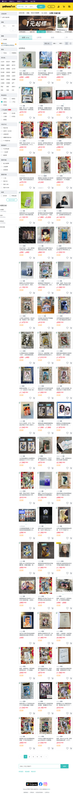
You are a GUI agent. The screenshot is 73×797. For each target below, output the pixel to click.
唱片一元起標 (41, 32)
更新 (48, 789)
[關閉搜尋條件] (26, 7)
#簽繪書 (27, 771)
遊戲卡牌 (32, 32)
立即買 (39, 37)
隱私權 (32, 792)
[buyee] (8, 44)
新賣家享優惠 (68, 32)
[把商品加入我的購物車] (34, 83)
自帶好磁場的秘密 (23, 32)
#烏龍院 (21, 771)
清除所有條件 (11, 200)
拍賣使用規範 (39, 792)
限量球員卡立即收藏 (50, 32)
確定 (13, 30)
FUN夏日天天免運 (59, 32)
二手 (66, 37)
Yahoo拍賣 (8, 6)
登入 (51, 6)
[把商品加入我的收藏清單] (30, 83)
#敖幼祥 (33, 771)
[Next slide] (34, 60)
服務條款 (26, 792)
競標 (52, 37)
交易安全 (47, 792)
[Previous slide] (20, 60)
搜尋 (64, 766)
